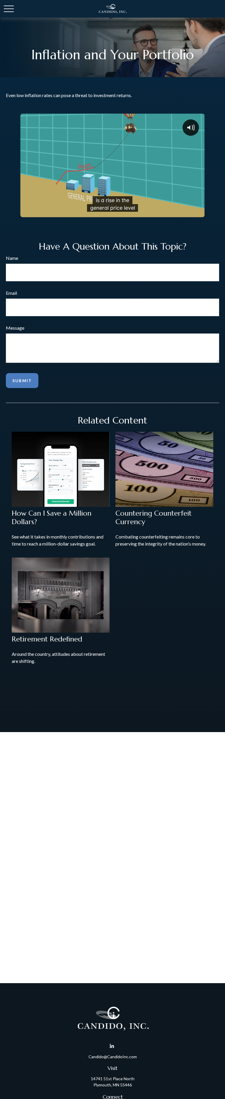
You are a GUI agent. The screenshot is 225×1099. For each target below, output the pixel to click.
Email (11, 293)
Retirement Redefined (47, 639)
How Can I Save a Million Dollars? (51, 517)
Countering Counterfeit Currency (153, 517)
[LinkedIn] (112, 1046)
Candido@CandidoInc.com (112, 1056)
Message (15, 328)
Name (12, 258)
